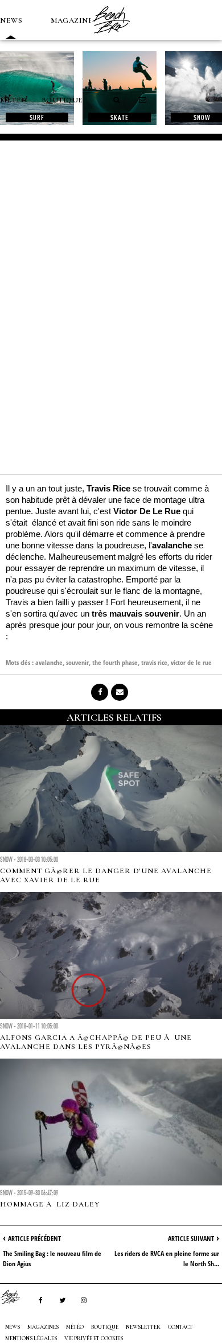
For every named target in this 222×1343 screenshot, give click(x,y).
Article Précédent (34, 1238)
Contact (180, 1327)
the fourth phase (115, 662)
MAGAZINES (74, 20)
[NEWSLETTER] (143, 100)
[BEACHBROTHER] (16, 1297)
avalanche (49, 662)
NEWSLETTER (143, 1327)
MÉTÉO (13, 100)
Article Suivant (191, 1238)
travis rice (154, 662)
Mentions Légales (31, 1338)
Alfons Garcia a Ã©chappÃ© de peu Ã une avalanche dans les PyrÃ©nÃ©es (96, 1042)
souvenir (77, 662)
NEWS (11, 20)
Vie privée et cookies (93, 1338)
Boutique (62, 100)
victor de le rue (191, 662)
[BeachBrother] (111, 37)
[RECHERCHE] (117, 100)
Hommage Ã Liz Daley (50, 1204)
